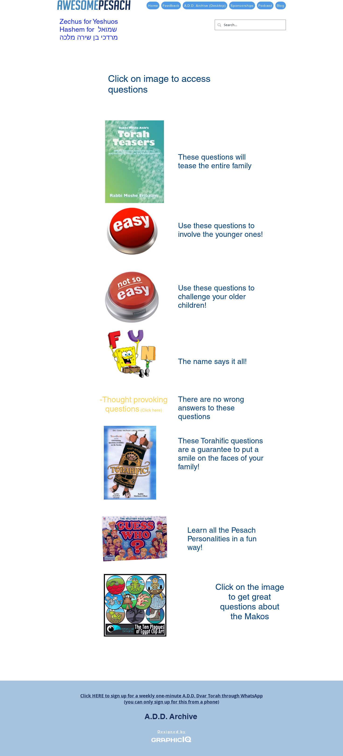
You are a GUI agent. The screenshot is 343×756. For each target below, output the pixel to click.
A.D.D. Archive (170, 716)
